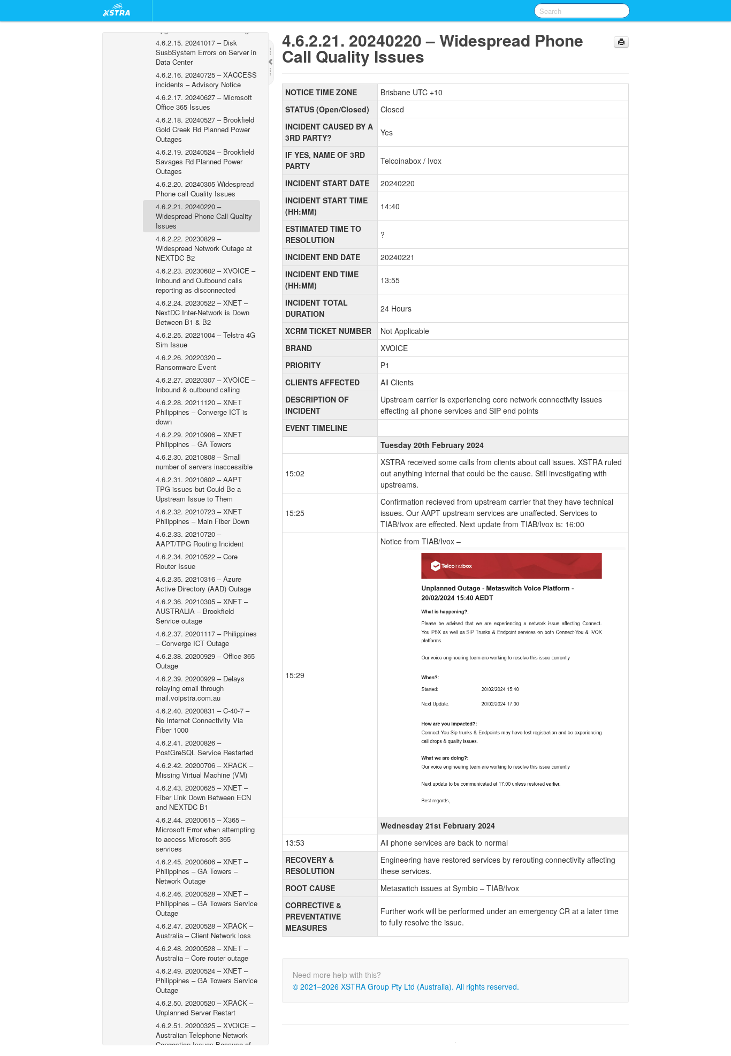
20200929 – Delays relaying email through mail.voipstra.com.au (200, 688)
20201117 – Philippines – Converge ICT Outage (206, 638)
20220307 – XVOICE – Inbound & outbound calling (205, 384)
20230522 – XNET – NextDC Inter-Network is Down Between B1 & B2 (202, 312)
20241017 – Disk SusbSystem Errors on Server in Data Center (206, 52)
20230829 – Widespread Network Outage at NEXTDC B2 (204, 248)
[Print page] (621, 42)
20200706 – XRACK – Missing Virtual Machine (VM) (204, 770)
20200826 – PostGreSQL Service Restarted (204, 747)
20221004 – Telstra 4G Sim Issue (205, 340)
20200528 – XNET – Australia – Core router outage (202, 953)
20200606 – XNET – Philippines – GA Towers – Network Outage (202, 871)
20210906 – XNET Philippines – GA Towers (199, 439)
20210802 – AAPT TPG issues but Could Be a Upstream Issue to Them (199, 489)
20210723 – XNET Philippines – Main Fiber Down (202, 516)
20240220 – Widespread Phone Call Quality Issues (204, 216)
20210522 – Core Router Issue (197, 561)
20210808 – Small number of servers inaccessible (204, 462)
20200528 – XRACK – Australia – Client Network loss (204, 930)
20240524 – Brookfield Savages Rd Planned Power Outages (205, 161)
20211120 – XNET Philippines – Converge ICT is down (202, 412)
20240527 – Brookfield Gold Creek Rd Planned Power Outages (205, 129)
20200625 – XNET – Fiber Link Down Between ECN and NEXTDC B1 (203, 797)
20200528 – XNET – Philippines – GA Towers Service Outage (206, 903)
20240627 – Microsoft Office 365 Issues (204, 102)
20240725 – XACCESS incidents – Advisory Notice (206, 79)
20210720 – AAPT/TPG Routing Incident (199, 539)
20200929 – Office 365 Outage (205, 661)
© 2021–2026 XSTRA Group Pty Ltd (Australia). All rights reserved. (406, 986)
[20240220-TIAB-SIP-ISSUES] (503, 679)
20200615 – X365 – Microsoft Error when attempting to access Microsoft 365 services (205, 834)
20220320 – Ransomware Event (188, 362)
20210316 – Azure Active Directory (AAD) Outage (203, 584)
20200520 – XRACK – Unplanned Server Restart (204, 1007)
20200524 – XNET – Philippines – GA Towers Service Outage (206, 980)
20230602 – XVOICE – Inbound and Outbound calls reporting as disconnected (205, 280)
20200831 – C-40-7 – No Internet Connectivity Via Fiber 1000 (202, 720)
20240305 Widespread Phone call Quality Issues (205, 189)
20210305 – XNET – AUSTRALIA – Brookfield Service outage (202, 611)
